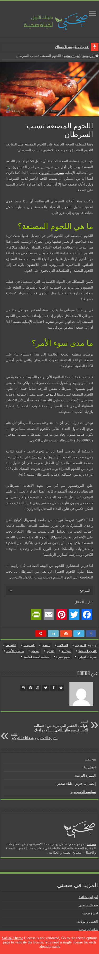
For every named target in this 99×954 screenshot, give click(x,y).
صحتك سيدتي (88, 905)
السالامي (62, 645)
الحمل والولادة (87, 921)
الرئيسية (88, 56)
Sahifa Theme (12, 938)
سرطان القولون (87, 656)
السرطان (29, 645)
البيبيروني (80, 645)
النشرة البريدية (85, 775)
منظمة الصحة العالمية (36, 656)
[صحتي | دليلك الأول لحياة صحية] (49, 18)
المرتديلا (66, 651)
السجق (46, 645)
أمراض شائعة (88, 897)
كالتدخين (49, 394)
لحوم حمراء (63, 656)
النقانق (50, 651)
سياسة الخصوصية (83, 792)
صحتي (91, 844)
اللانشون (11, 645)
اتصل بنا (90, 767)
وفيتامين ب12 (42, 457)
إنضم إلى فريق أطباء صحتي (76, 784)
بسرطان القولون (51, 173)
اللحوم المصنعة (87, 651)
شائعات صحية (88, 930)
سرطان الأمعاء (15, 651)
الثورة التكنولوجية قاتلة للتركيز (34, 736)
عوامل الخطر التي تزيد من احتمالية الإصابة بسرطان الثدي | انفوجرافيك (61, 726)
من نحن (90, 759)
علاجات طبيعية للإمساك (72, 47)
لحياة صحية (72, 56)
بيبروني (35, 651)
